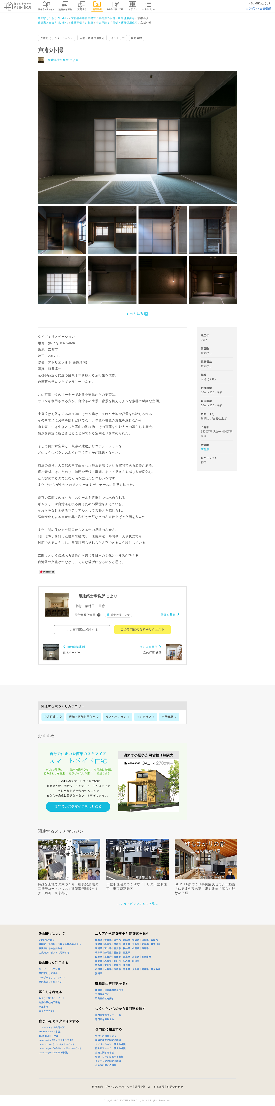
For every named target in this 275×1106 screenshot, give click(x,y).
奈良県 (135, 957)
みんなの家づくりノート (52, 998)
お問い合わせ (175, 1086)
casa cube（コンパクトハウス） (56, 1040)
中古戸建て (51, 716)
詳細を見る (168, 614)
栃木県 (108, 944)
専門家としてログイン (50, 981)
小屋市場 (43, 1006)
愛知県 (117, 952)
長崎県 (117, 969)
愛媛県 (117, 965)
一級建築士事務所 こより (62, 60)
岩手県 (117, 940)
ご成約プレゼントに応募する (54, 952)
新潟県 (98, 948)
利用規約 (97, 1086)
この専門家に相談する (82, 629)
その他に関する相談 (105, 1065)
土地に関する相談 (104, 1052)
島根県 (108, 961)
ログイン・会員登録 (258, 8)
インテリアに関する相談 (108, 1061)
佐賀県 (108, 969)
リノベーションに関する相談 (110, 1044)
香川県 (108, 965)
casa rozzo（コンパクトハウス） (57, 1044)
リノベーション (116, 716)
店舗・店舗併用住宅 (92, 38)
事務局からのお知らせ (50, 948)
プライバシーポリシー (118, 1086)
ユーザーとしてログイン (52, 977)
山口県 (135, 961)
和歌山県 (146, 957)
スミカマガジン (47, 1011)
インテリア (118, 38)
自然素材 (136, 38)
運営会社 (140, 1086)
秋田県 (135, 940)
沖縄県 (98, 973)
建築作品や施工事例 (49, 1002)
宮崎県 (145, 969)
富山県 (108, 948)
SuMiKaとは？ (47, 940)
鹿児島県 (155, 969)
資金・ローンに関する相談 (109, 1057)
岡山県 (117, 961)
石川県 (117, 948)
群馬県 (117, 944)
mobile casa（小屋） (51, 1031)
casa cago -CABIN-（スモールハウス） (60, 1048)
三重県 (126, 952)
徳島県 (98, 965)
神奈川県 (155, 944)
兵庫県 (126, 957)
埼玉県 (126, 944)
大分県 (135, 969)
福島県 (154, 940)
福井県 (126, 948)
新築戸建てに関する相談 (108, 1040)
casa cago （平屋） (50, 1036)
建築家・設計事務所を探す (109, 990)
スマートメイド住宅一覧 (52, 1027)
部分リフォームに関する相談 (110, 1048)
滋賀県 (98, 957)
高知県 (126, 965)
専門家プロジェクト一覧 (108, 1015)
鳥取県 (98, 961)
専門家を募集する (104, 1019)
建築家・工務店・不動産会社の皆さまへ (60, 944)
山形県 (145, 940)
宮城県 (126, 940)
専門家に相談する (108, 1029)
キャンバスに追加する (140, 133)
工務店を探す (102, 994)
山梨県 (135, 948)
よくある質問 (156, 1086)
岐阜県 (98, 952)
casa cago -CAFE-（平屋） (54, 1052)
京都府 (205, 449)
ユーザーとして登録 (49, 969)
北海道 (98, 940)
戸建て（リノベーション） (56, 38)
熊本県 (126, 969)
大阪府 (117, 957)
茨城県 (98, 944)
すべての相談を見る (105, 1036)
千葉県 (135, 944)
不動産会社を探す (104, 998)
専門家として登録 (48, 973)
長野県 (145, 948)
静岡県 (108, 952)
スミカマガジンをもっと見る (137, 903)
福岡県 (98, 969)
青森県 (108, 940)
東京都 (145, 944)
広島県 (126, 961)
